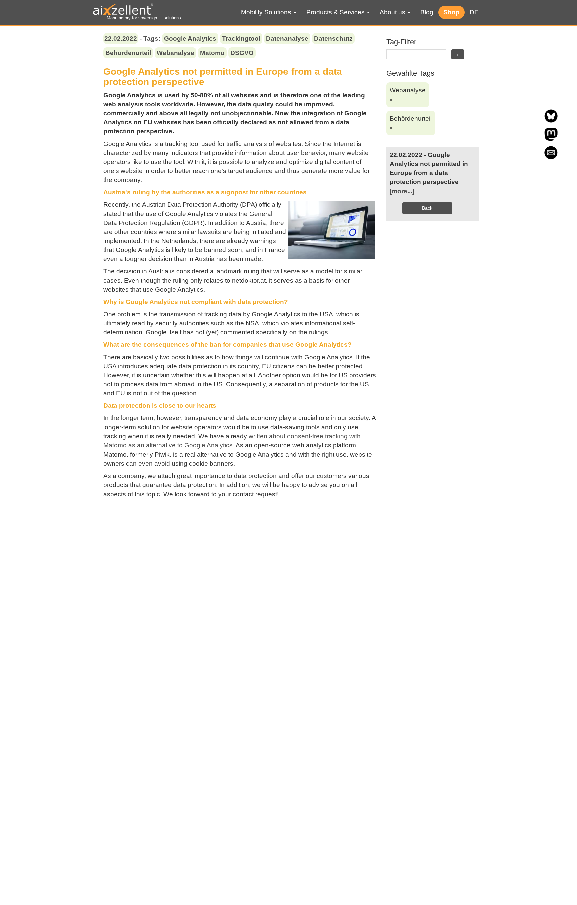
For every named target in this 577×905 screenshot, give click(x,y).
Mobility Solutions (267, 12)
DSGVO (242, 52)
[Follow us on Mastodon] (551, 138)
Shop (451, 12)
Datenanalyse (287, 38)
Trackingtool (241, 38)
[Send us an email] (551, 157)
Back (427, 208)
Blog (426, 12)
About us (393, 12)
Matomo (212, 52)
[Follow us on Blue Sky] (551, 120)
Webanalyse (175, 52)
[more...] (402, 191)
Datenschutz (333, 38)
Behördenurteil (128, 52)
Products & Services (336, 12)
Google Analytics (190, 38)
